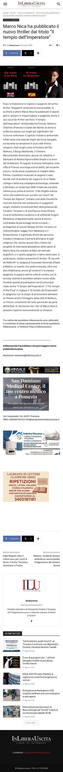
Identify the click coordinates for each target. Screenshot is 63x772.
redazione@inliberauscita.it (37, 752)
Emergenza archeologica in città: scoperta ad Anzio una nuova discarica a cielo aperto (41, 693)
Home (5, 13)
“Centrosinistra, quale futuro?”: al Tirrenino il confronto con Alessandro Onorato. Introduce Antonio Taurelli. (40, 644)
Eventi (12, 13)
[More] (38, 53)
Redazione (14, 45)
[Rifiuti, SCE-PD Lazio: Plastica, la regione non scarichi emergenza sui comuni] (11, 679)
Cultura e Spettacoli (25, 13)
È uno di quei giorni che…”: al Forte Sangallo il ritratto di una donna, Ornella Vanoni (39, 660)
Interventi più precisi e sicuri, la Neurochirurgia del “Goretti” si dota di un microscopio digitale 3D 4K (40, 710)
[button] (5, 4)
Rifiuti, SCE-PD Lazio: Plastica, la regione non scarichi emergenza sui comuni (40, 677)
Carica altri (30, 723)
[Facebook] (31, 620)
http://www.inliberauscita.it (31, 605)
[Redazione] (5, 45)
